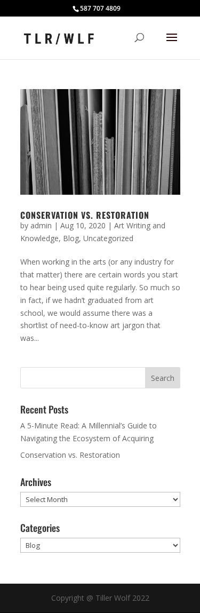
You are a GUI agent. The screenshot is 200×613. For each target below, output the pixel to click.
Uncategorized (108, 238)
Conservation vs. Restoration (84, 215)
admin (41, 225)
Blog (71, 238)
